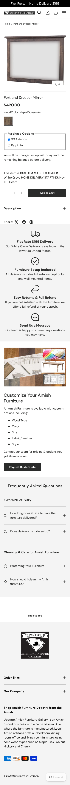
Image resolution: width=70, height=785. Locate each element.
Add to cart (47, 193)
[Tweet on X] (16, 222)
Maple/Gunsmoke (8, 121)
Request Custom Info (22, 467)
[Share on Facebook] (24, 222)
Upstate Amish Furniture (25, 775)
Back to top (35, 615)
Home (7, 24)
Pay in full (17, 145)
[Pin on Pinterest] (31, 222)
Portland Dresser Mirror (25, 24)
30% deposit (20, 139)
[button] (56, 13)
